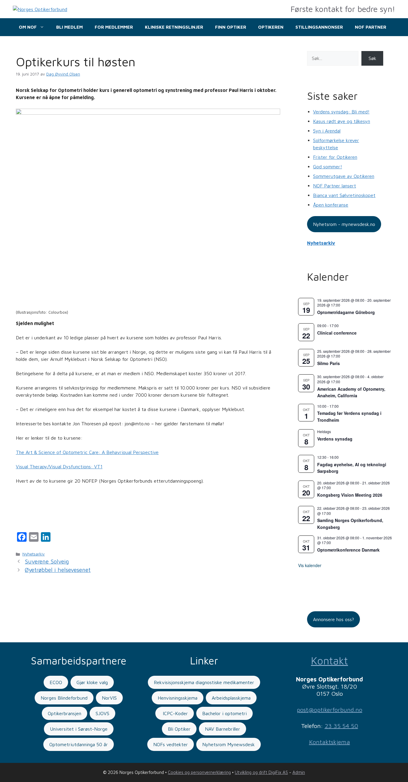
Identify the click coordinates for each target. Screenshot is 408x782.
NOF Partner (370, 27)
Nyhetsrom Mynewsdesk (228, 744)
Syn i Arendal (326, 130)
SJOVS (102, 713)
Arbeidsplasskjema (231, 698)
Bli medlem (69, 27)
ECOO (56, 682)
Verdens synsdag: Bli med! (341, 111)
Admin (298, 772)
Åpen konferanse (330, 204)
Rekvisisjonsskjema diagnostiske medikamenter (204, 682)
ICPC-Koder (174, 713)
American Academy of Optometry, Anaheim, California (351, 392)
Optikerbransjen (64, 713)
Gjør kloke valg (92, 682)
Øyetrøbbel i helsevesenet (58, 570)
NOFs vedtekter (170, 744)
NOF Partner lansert (334, 185)
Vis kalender (309, 565)
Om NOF (28, 27)
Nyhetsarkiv (33, 554)
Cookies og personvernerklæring (199, 772)
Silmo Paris (328, 363)
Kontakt (329, 660)
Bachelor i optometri (224, 713)
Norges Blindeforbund (64, 698)
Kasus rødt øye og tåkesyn (341, 121)
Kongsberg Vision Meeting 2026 (349, 495)
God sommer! (327, 166)
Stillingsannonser (319, 27)
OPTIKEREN (270, 27)
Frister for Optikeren (335, 157)
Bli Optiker (179, 729)
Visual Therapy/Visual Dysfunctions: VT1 (59, 466)
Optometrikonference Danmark (348, 550)
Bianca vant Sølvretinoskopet (344, 195)
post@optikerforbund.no (329, 709)
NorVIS (109, 698)
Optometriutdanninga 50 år (78, 744)
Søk (372, 58)
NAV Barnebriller (222, 729)
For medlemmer (114, 27)
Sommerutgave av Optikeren (343, 176)
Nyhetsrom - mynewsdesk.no (344, 224)
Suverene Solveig (47, 561)
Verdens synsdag (334, 439)
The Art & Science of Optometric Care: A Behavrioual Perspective (87, 452)
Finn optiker (230, 27)
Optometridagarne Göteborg (346, 312)
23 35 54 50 (341, 725)
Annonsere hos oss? (333, 619)
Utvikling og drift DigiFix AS (261, 772)
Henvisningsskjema (177, 698)
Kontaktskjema (329, 741)
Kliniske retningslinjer (174, 27)
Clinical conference (337, 333)
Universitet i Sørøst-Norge (79, 729)
